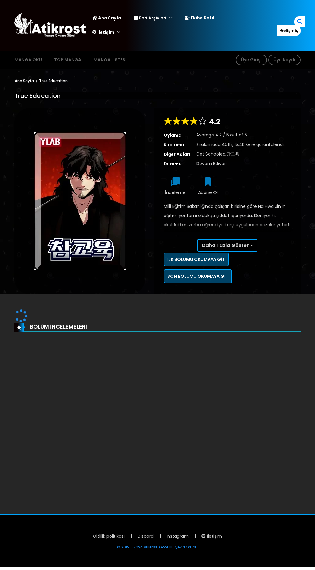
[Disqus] (157, 420)
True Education (53, 80)
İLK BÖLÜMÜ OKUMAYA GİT (196, 259)
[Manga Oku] (50, 25)
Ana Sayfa (109, 18)
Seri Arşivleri (152, 18)
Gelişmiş (289, 31)
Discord (146, 536)
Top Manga (67, 60)
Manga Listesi (110, 60)
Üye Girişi (251, 60)
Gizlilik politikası (109, 536)
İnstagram (177, 536)
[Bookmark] (208, 182)
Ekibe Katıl (202, 18)
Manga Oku (28, 60)
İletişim (105, 32)
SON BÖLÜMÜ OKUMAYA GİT (197, 276)
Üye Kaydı (284, 60)
